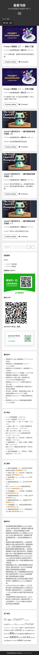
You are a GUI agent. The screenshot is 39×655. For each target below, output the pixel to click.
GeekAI (7, 624)
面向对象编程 (27, 640)
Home (4, 19)
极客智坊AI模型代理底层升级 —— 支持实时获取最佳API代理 (19, 537)
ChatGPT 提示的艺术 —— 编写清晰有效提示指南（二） (19, 162)
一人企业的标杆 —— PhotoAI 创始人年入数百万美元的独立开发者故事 (19, 592)
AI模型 (9, 620)
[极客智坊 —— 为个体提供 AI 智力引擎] (19, 295)
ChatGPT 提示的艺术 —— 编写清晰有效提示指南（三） (19, 119)
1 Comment (24, 104)
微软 (30, 630)
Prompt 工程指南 (11, 266)
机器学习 (7, 637)
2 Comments (24, 62)
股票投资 (8, 640)
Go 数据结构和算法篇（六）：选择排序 (17, 500)
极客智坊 (14, 637)
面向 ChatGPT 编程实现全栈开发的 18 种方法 (19, 447)
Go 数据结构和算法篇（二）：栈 (15, 482)
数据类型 (21, 633)
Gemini (12, 624)
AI (5, 619)
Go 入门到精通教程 (11, 417)
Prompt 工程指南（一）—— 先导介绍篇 (19, 77)
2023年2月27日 (14, 137)
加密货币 (7, 630)
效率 (8, 633)
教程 (12, 633)
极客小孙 (23, 50)
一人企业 (12, 627)
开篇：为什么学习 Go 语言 (13, 431)
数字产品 (16, 633)
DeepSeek (26, 620)
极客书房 (19, 5)
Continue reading (11, 62)
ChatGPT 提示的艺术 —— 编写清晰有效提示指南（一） (19, 209)
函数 (29, 627)
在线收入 (12, 630)
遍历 (16, 640)
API (12, 620)
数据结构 (27, 633)
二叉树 (15, 627)
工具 (23, 630)
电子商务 (26, 637)
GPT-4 (18, 624)
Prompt (29, 624)
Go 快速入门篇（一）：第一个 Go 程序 (17, 421)
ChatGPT (18, 619)
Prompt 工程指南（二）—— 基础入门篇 (19, 34)
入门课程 (25, 627)
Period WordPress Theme (14, 653)
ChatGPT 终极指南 (11, 264)
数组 (31, 633)
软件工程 (13, 640)
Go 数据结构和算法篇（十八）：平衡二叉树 (18, 495)
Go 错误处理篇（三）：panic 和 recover (17, 477)
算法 (32, 637)
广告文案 (26, 630)
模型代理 (21, 637)
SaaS (5, 627)
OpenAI (22, 624)
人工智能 (20, 627)
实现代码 (18, 630)
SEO (8, 627)
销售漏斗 (20, 640)
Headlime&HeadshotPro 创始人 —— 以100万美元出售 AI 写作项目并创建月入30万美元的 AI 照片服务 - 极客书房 (19, 588)
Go (15, 624)
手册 (32, 630)
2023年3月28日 (14, 50)
